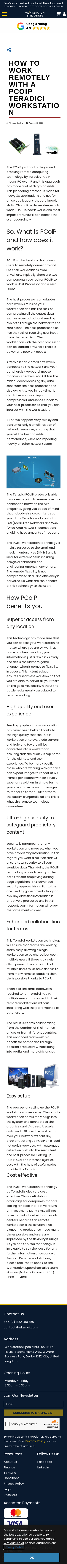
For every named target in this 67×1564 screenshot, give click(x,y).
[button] (4, 14)
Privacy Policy (14, 1547)
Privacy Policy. (35, 1441)
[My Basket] (64, 14)
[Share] (9, 50)
